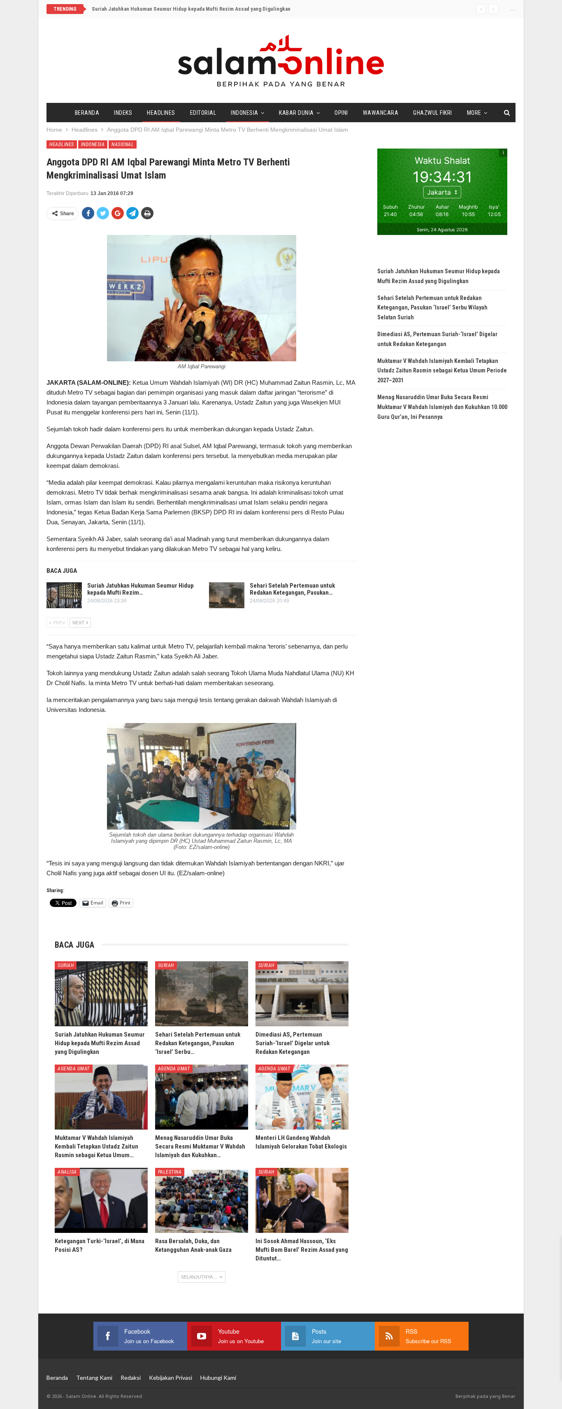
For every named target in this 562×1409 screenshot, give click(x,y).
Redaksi (131, 1377)
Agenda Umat (74, 1069)
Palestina (170, 1172)
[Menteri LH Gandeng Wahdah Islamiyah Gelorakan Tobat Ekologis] (301, 1097)
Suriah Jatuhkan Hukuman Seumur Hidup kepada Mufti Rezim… (140, 589)
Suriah (66, 965)
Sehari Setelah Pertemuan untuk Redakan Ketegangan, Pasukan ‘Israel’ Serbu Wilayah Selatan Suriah (432, 308)
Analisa (67, 1172)
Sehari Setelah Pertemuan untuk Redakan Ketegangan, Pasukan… (292, 589)
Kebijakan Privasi (170, 1377)
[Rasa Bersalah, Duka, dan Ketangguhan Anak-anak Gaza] (201, 1200)
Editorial (203, 112)
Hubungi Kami (218, 1377)
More (474, 112)
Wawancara (381, 112)
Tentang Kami (94, 1377)
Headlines (161, 112)
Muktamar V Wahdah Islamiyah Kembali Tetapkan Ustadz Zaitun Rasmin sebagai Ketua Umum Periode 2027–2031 (442, 371)
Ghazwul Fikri (432, 112)
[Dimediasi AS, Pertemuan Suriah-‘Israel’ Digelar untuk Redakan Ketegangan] (301, 993)
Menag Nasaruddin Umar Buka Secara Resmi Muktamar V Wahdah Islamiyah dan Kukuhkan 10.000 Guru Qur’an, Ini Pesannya (442, 407)
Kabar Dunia (296, 112)
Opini (341, 112)
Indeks (123, 112)
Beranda (87, 112)
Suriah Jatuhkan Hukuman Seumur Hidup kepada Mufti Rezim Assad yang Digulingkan (191, 9)
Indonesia (244, 112)
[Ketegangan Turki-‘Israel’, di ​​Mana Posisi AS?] (101, 1200)
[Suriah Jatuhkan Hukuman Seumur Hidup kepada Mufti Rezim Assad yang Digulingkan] (64, 595)
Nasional (122, 144)
